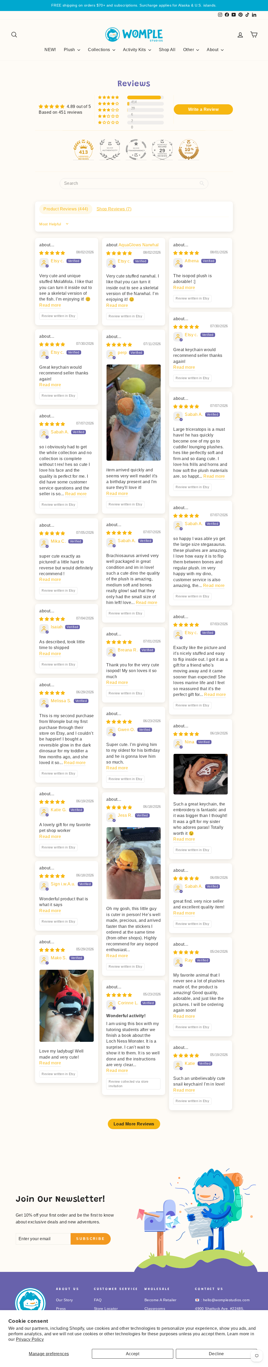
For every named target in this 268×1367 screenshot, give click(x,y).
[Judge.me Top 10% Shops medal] (188, 149)
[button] (109, 97)
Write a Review (203, 109)
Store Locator (106, 1309)
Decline (216, 1354)
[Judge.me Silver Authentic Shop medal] (109, 149)
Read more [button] (50, 305)
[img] (65, 107)
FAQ (98, 1300)
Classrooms (154, 1309)
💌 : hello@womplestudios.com (222, 1300)
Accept (132, 1354)
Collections (99, 49)
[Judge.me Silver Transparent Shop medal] (136, 149)
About (213, 49)
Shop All (167, 49)
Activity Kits (135, 49)
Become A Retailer (160, 1300)
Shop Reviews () (114, 209)
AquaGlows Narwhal (139, 245)
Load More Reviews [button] (134, 1124)
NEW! (50, 49)
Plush (70, 49)
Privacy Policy (30, 1339)
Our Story (64, 1300)
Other (189, 49)
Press (61, 1309)
